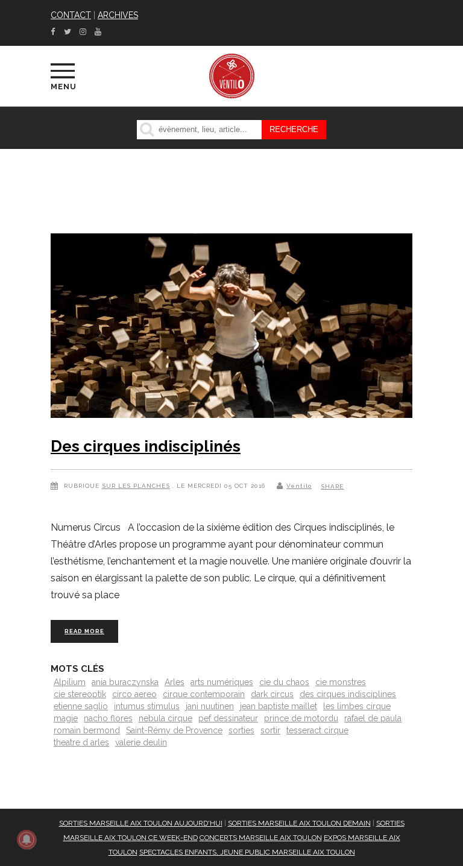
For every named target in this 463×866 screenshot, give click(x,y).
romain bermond (87, 730)
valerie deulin (141, 742)
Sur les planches (136, 485)
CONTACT (71, 15)
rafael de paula (373, 718)
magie (66, 718)
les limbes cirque (357, 706)
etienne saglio (81, 706)
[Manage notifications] (26, 839)
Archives (118, 15)
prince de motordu (301, 718)
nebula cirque (165, 718)
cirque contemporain (204, 694)
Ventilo (299, 485)
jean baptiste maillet (278, 706)
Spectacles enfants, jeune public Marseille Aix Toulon (247, 852)
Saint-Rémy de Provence (174, 730)
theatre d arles (81, 742)
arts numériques (222, 682)
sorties (241, 730)
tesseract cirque (317, 730)
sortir (270, 730)
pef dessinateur (228, 718)
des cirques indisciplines (348, 694)
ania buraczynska (125, 682)
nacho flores (108, 718)
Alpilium (70, 682)
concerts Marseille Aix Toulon (261, 837)
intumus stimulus (147, 706)
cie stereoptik (80, 694)
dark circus (272, 694)
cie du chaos (284, 682)
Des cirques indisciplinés (146, 446)
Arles (174, 682)
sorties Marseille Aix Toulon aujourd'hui (140, 823)
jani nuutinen (210, 706)
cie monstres (340, 682)
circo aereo (134, 694)
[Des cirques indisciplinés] (231, 328)
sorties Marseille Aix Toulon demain (299, 823)
